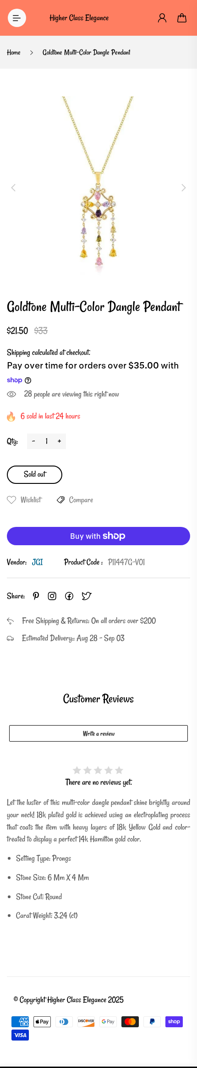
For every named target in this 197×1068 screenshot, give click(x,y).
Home (14, 52)
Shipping (18, 352)
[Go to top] (181, 1022)
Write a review (99, 733)
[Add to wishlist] (11, 499)
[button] (13, 188)
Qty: (12, 441)
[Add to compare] (61, 500)
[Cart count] (182, 17)
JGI (37, 562)
